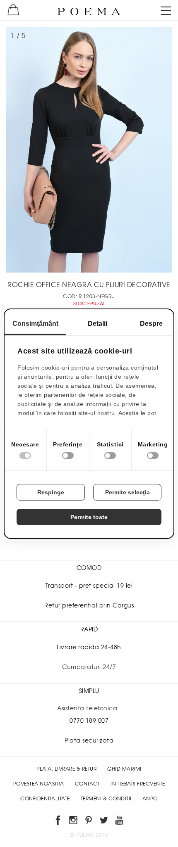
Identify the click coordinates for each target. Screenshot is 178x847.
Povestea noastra (38, 784)
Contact (87, 784)
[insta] (74, 821)
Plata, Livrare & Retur (66, 769)
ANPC (150, 799)
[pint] (89, 821)
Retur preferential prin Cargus (89, 605)
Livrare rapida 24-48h (89, 647)
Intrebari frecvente (138, 784)
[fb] (58, 821)
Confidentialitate (45, 799)
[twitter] (104, 821)
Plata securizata (89, 740)
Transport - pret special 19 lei (89, 585)
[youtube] (119, 821)
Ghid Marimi (124, 769)
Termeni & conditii (106, 799)
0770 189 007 (89, 720)
